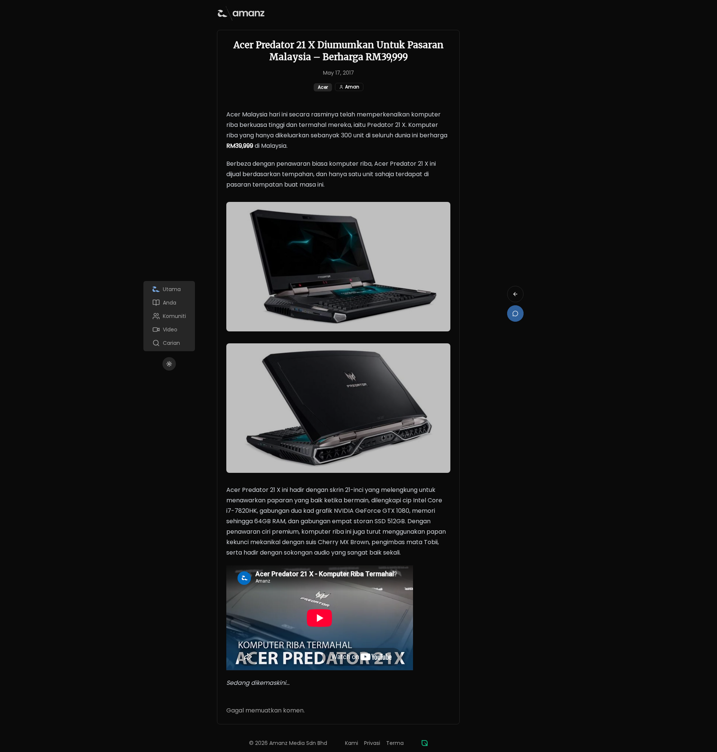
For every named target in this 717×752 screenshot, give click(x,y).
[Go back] (515, 294)
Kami (351, 743)
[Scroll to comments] (515, 313)
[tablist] (169, 316)
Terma (395, 743)
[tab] (169, 289)
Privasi (372, 743)
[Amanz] (425, 743)
